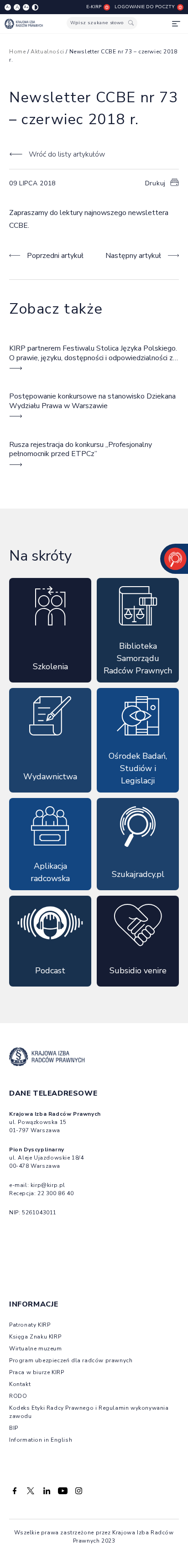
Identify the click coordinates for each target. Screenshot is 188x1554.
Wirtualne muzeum (35, 1348)
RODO (18, 1396)
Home (17, 51)
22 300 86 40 (55, 1193)
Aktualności (47, 51)
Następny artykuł (133, 256)
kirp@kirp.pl (48, 1185)
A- (8, 7)
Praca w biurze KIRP (36, 1372)
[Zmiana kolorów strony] (35, 7)
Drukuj (155, 183)
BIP (13, 1428)
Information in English (40, 1440)
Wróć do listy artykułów (67, 154)
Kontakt (20, 1384)
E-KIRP (93, 7)
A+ (26, 7)
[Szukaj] (131, 23)
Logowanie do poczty (145, 7)
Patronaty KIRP (29, 1324)
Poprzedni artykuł (55, 256)
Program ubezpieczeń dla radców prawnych (70, 1360)
